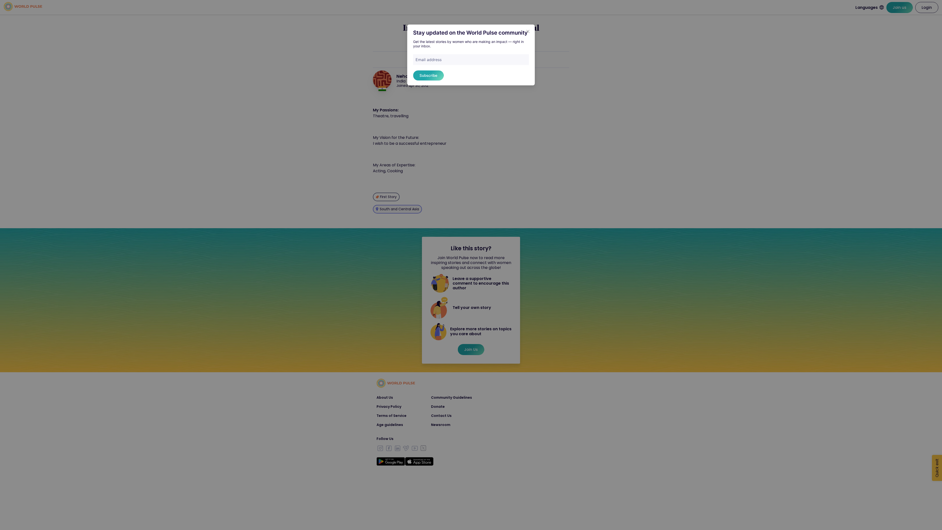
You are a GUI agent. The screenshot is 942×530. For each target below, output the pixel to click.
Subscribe (428, 75)
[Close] (528, 31)
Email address (429, 59)
